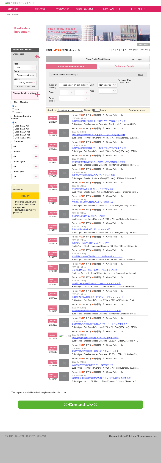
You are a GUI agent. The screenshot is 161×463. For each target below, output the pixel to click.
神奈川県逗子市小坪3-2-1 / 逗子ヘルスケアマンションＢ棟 (98, 134)
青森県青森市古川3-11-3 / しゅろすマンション (93, 189)
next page (133, 49)
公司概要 (8, 436)
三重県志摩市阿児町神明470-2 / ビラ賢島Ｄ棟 (92, 202)
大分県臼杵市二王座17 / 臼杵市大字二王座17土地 (94, 270)
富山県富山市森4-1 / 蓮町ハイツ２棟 (88, 216)
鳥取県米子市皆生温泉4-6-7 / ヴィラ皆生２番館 (93, 175)
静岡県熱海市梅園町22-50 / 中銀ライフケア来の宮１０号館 (99, 148)
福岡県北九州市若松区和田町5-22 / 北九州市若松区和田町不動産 (101, 378)
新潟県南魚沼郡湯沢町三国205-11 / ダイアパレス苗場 (96, 310)
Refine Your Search (124, 66)
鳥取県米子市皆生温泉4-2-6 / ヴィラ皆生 (90, 243)
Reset (140, 74)
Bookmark (143, 44)
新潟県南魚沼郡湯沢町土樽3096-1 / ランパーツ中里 (95, 351)
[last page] (145, 49)
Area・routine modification (71, 66)
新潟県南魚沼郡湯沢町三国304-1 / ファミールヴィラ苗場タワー (101, 324)
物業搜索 (15, 14)
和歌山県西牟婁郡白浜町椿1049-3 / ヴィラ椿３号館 (95, 337)
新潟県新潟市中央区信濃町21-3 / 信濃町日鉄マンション (97, 256)
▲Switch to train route (26, 86)
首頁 (8, 14)
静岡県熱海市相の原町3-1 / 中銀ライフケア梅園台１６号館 (98, 121)
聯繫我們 (30, 436)
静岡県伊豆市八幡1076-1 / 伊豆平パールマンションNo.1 (97, 297)
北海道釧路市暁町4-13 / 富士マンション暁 (91, 229)
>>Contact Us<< (80, 404)
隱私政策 (19, 436)
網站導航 (41, 436)
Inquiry (25, 195)
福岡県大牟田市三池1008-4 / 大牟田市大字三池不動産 (96, 283)
